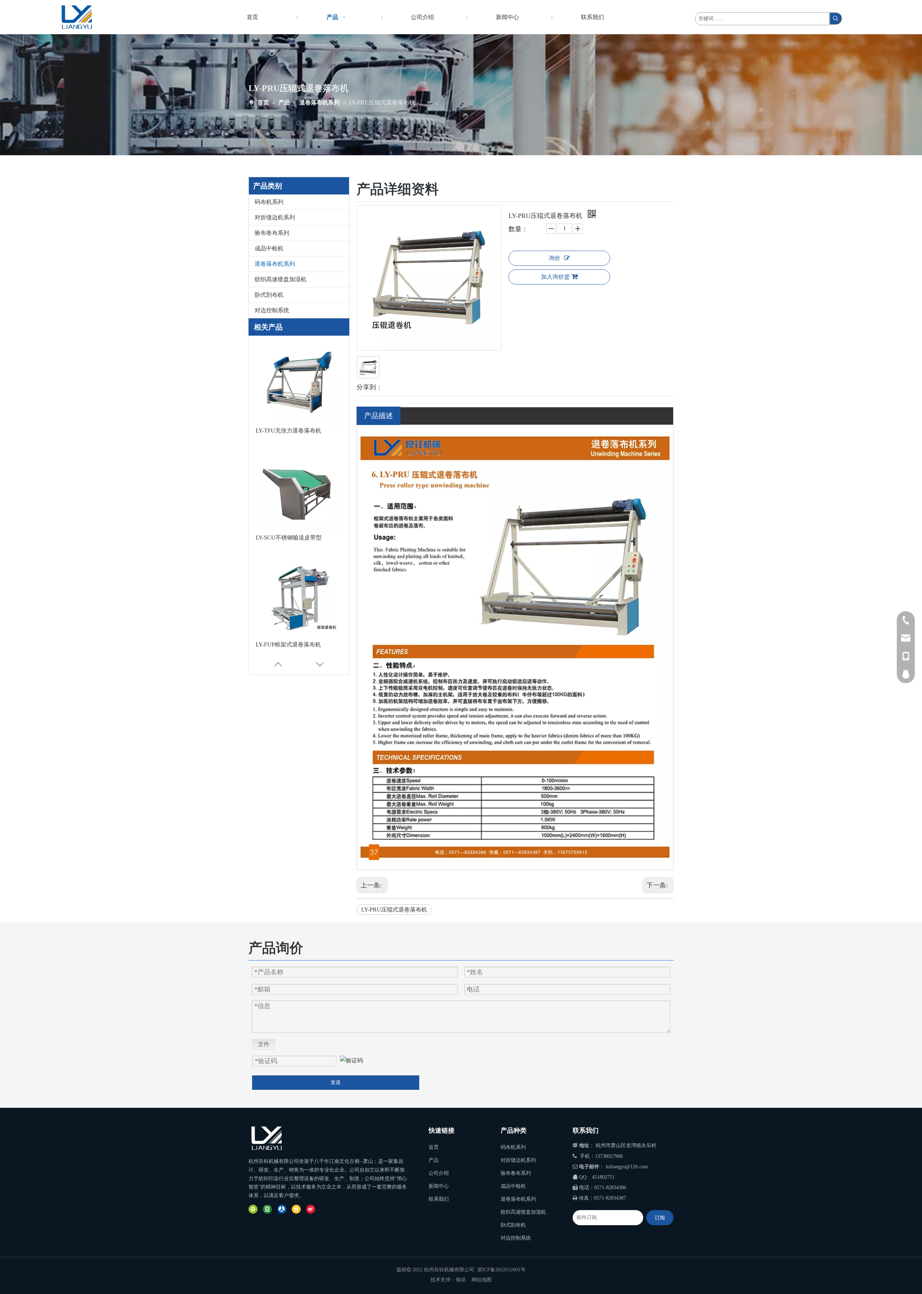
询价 (554, 258)
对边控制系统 (272, 310)
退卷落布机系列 (275, 264)
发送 (336, 1082)
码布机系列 (269, 202)
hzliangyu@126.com (627, 1166)
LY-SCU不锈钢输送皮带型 (289, 430)
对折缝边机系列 (275, 217)
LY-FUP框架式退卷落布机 (288, 537)
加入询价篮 (555, 277)
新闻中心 (439, 1186)
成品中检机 (269, 248)
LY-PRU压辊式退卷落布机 (394, 909)
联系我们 (439, 1199)
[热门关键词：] (835, 18)
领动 (461, 1279)
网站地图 (481, 1279)
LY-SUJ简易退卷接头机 (285, 644)
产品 (434, 1160)
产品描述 (378, 416)
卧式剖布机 (269, 295)
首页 (434, 1147)
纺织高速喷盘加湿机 (280, 279)
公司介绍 (439, 1173)
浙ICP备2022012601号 (501, 1269)
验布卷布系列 (272, 233)
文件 (263, 1044)
